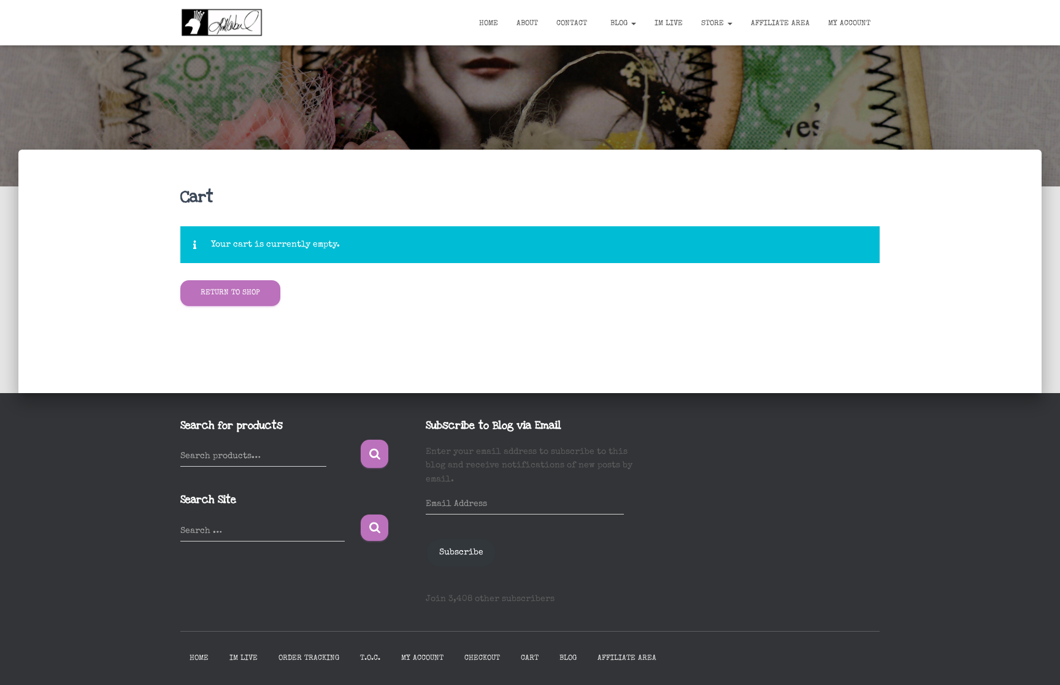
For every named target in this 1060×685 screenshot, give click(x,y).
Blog (619, 24)
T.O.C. (370, 658)
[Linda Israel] (222, 22)
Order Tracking (308, 658)
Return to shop (230, 293)
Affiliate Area (780, 24)
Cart (530, 658)
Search (374, 454)
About (527, 24)
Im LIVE (669, 24)
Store (713, 24)
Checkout (482, 658)
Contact (571, 24)
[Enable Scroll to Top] (1035, 660)
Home (488, 24)
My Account (849, 24)
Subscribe (461, 552)
